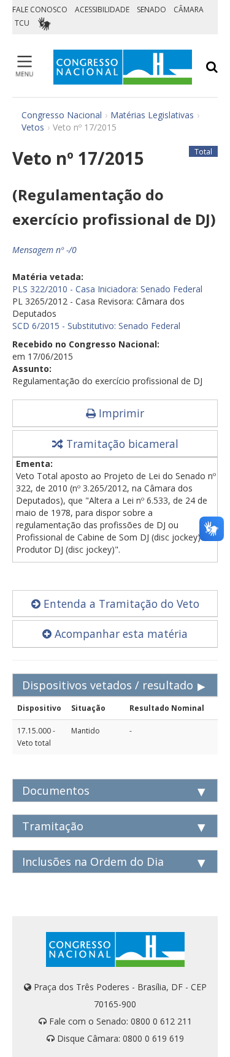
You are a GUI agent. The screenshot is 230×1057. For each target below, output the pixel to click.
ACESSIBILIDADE (102, 9)
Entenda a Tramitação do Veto (119, 603)
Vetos (32, 127)
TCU (22, 23)
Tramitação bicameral (120, 443)
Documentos (56, 790)
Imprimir (120, 413)
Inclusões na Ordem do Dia (93, 861)
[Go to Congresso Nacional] (122, 67)
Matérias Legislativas (152, 115)
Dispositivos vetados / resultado (107, 685)
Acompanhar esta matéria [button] (120, 633)
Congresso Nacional (61, 115)
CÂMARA (189, 9)
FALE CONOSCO (39, 9)
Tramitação (52, 826)
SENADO (151, 9)
